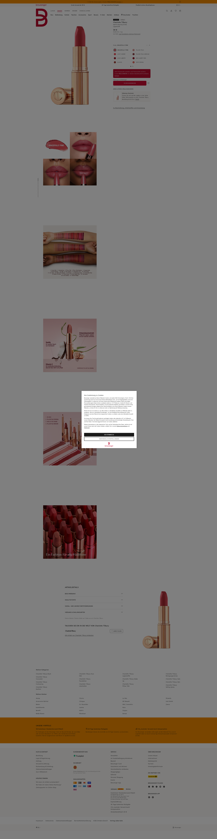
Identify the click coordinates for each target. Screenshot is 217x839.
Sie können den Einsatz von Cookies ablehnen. (105, 421)
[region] (109, 419)
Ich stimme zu (109, 434)
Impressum (87, 427)
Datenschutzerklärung (122, 426)
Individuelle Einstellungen (109, 439)
